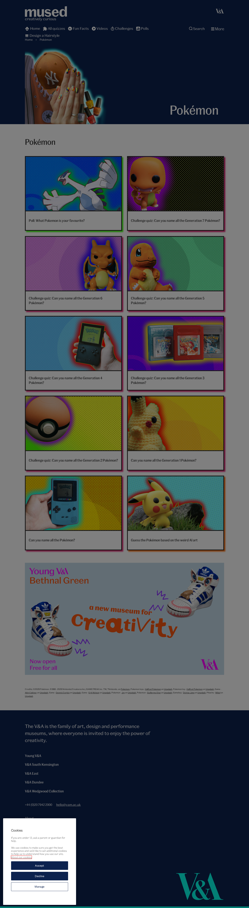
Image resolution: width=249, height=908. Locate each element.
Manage (40, 886)
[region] (39, 861)
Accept (39, 865)
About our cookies (21, 857)
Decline (39, 876)
